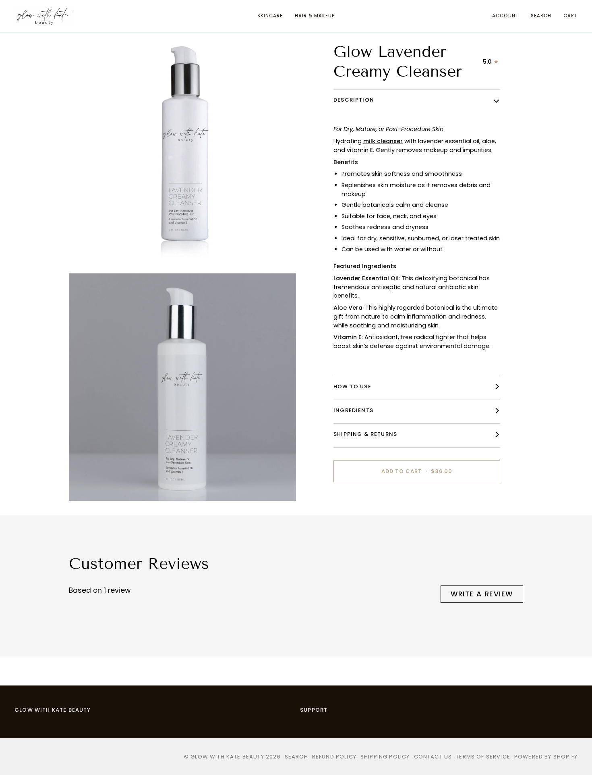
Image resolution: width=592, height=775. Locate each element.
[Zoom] (84, 254)
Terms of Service (483, 756)
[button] (270, 16)
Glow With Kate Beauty (52, 710)
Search (296, 756)
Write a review (482, 594)
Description (353, 100)
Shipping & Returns (365, 434)
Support (313, 710)
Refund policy (334, 756)
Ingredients (353, 410)
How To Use (352, 386)
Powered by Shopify (546, 756)
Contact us (433, 756)
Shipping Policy (385, 756)
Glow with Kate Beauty (227, 756)
